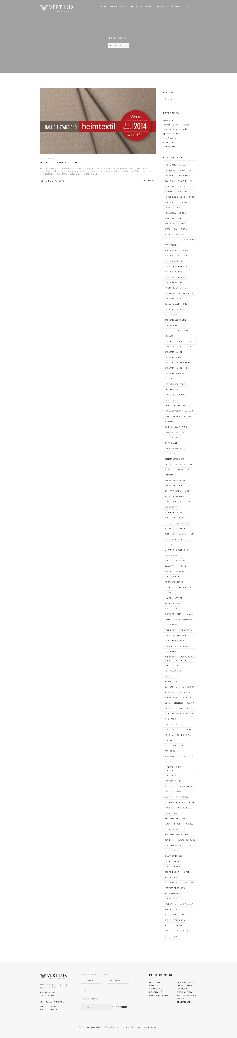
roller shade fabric (176, 304)
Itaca (187, 692)
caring (191, 703)
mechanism (184, 176)
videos (168, 808)
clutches (170, 181)
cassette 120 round (175, 320)
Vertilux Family (173, 781)
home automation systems (179, 714)
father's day (185, 266)
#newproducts (173, 893)
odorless (170, 587)
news (168, 824)
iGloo (182, 518)
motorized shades (175, 197)
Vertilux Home (48, 1006)
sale (182, 165)
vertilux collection (176, 384)
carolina (170, 277)
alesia (176, 208)
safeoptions (171, 665)
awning (169, 422)
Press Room (168, 120)
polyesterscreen (174, 577)
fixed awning (172, 438)
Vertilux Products (171, 147)
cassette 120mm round (177, 373)
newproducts (172, 899)
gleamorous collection (178, 756)
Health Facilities (159, 995)
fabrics (185, 202)
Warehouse (186, 904)
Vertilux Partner (50, 1010)
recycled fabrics (174, 746)
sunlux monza (173, 416)
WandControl (172, 682)
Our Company (184, 992)
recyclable (185, 587)
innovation (171, 325)
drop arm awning (174, 432)
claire (191, 341)
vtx (191, 181)
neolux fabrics (173, 347)
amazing (181, 566)
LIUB (167, 792)
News (149, 6)
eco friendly (172, 872)
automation (187, 883)
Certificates (184, 1002)
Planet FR (181, 529)
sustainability (172, 867)
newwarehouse (186, 840)
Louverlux (171, 646)
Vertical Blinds (173, 539)
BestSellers (171, 609)
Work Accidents (173, 925)
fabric (168, 464)
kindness (178, 703)
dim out (169, 740)
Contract (170, 534)
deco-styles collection (178, 730)
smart (183, 224)
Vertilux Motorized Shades (180, 845)
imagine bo (170, 224)
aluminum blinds (174, 261)
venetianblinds (183, 619)
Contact (177, 6)
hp (180, 218)
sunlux (189, 411)
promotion (171, 170)
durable (169, 593)
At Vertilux (168, 142)
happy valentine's (174, 486)
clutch (182, 181)
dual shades (172, 400)
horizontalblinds (174, 641)
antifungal (186, 170)
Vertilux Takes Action (176, 835)
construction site (175, 459)
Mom (187, 539)
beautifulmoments (175, 571)
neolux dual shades (176, 395)
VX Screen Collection (176, 523)
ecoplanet (170, 245)
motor (186, 872)
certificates (171, 389)
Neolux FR (170, 502)
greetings (170, 518)
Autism (168, 529)
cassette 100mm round (177, 363)
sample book (181, 229)
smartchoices (172, 603)
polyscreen (171, 202)
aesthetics (187, 630)
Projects (136, 6)
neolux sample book (176, 213)
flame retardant (174, 512)
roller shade (186, 293)
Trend (168, 619)
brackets (170, 762)
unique (168, 545)
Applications (118, 6)
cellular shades (174, 829)
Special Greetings (171, 134)
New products (173, 692)
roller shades (173, 491)
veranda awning (174, 448)
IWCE (187, 491)
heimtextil (45, 181)
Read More (148, 181)
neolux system (173, 411)
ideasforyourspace (175, 635)
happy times (171, 698)
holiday (169, 735)
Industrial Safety (174, 915)
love (167, 703)
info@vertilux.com (51, 992)
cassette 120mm (173, 357)
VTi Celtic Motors (174, 708)
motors (189, 192)
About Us (162, 6)
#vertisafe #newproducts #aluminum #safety (179, 658)
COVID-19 (169, 840)
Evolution (170, 786)
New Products (169, 138)
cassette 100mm (173, 352)
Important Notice (183, 824)
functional (171, 630)
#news (190, 708)
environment (172, 861)
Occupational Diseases (177, 931)
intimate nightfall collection (175, 768)
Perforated (186, 646)
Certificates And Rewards (175, 129)
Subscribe (120, 1007)
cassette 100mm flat (176, 368)
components (184, 735)
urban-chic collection (177, 550)
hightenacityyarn (174, 598)
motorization (172, 877)
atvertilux (170, 904)
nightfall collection (176, 797)
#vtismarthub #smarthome (179, 802)
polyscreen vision (175, 561)
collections (171, 776)
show (55, 181)
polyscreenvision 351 (176, 250)
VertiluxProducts (175, 888)
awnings (169, 192)
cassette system (174, 283)
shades (180, 234)
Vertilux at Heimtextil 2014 (59, 162)
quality (169, 566)
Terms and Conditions (147, 1027)
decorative (171, 507)
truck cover (171, 454)
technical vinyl (183, 464)
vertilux (169, 475)
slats (167, 229)
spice (191, 197)
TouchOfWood (173, 651)
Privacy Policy (129, 1027)
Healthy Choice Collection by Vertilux (186, 985)
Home (104, 6)
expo (61, 181)
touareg (169, 266)
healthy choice (173, 724)
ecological (171, 751)
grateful (186, 698)
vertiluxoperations (176, 819)
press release (183, 808)
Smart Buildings (174, 856)
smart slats (171, 240)
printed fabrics (173, 272)
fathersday (171, 555)
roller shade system (176, 331)
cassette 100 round (176, 299)
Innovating (171, 719)
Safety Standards (175, 920)
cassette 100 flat (174, 309)
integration (171, 883)
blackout (170, 218)
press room (171, 813)
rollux (168, 379)
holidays (178, 792)
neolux (169, 336)
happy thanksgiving (175, 480)
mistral (182, 277)
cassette (190, 347)
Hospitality (156, 992)
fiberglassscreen (174, 582)
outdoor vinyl (182, 470)
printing (169, 256)
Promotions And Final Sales (176, 125)
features (170, 176)
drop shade (171, 443)
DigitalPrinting (173, 614)
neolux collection (175, 406)
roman (168, 234)
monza (188, 416)
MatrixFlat (170, 676)
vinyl (167, 470)
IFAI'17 (188, 614)
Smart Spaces (172, 851)
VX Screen (185, 502)
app (180, 192)
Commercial (156, 989)
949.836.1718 (48, 995)
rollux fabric (172, 315)
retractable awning (176, 427)
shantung (170, 293)
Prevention (171, 909)
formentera (188, 240)
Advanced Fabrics (174, 496)
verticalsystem (173, 671)
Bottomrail (171, 687)
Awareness (186, 786)
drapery (182, 256)
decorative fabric (174, 341)
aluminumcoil (172, 625)
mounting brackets (175, 288)
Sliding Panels (187, 534)
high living (170, 165)
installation (188, 687)
